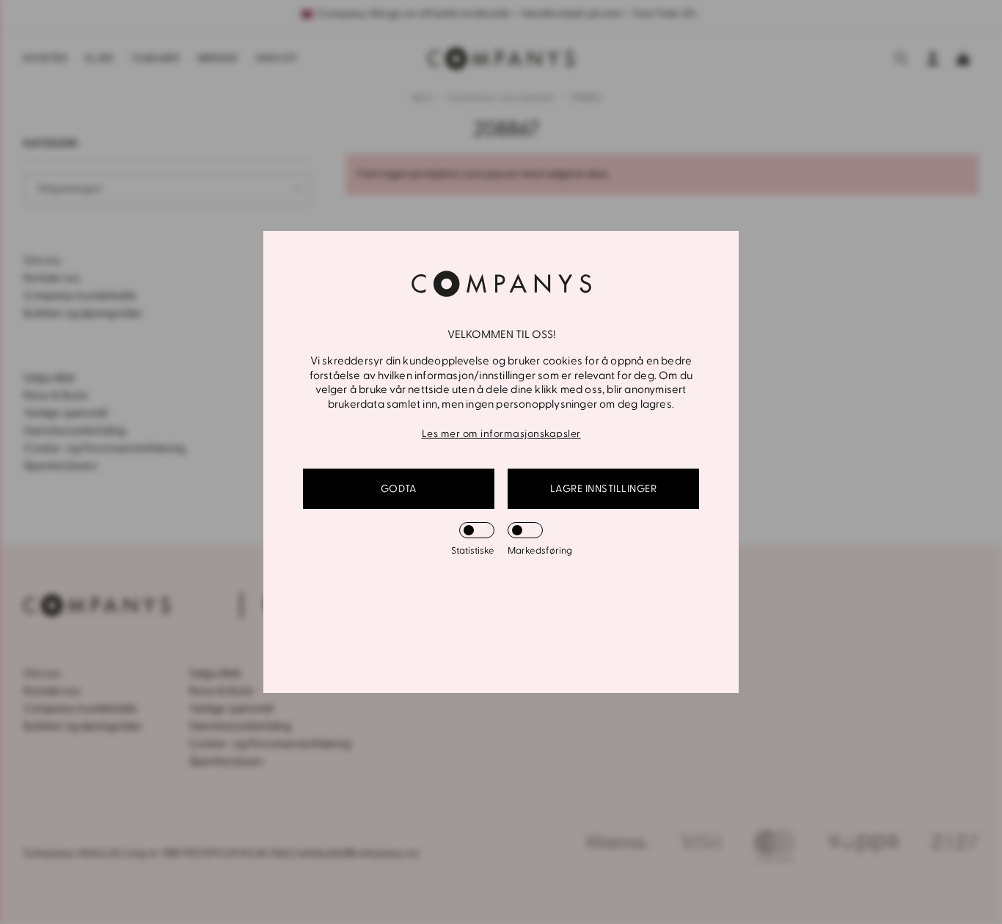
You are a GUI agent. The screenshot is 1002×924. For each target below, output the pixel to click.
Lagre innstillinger (603, 489)
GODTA (399, 489)
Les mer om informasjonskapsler (501, 434)
